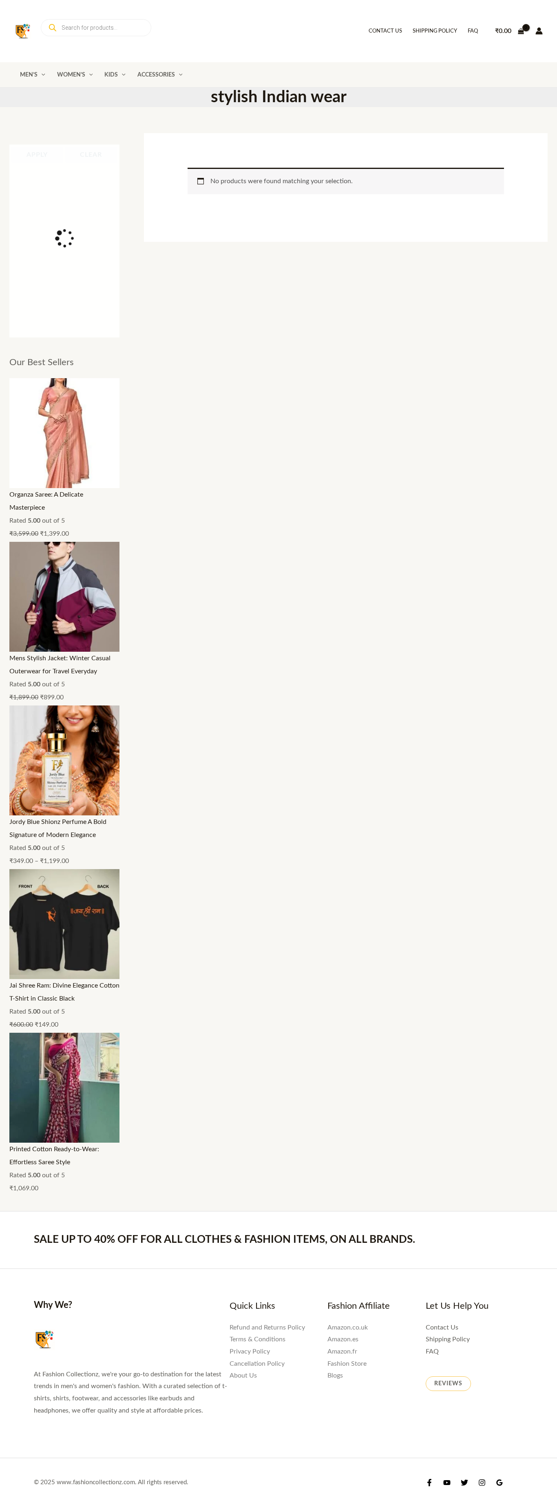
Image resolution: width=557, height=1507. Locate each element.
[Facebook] (429, 1482)
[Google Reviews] (499, 1482)
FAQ (473, 31)
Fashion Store (347, 1363)
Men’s (29, 75)
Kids (111, 75)
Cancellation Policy (257, 1363)
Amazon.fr (342, 1351)
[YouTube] (447, 1482)
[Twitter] (464, 1482)
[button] (41, 75)
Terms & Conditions (257, 1339)
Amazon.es (342, 1339)
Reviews (448, 1384)
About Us (243, 1375)
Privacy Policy (250, 1351)
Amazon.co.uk (347, 1327)
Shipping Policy (435, 31)
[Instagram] (482, 1482)
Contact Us (385, 31)
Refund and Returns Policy (267, 1327)
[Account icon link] (539, 31)
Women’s (71, 75)
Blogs (335, 1375)
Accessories (156, 75)
